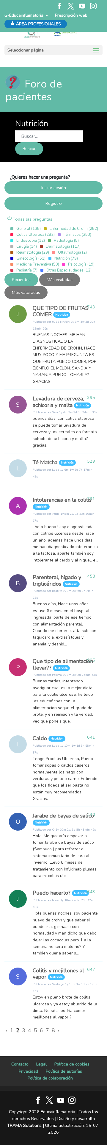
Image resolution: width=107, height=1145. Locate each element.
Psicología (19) (81, 264)
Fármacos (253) (77, 234)
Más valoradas (26, 292)
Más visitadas (60, 280)
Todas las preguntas (32, 219)
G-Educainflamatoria (23, 15)
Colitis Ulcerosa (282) (35, 234)
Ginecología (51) (30, 258)
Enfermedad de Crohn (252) (74, 228)
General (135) (28, 228)
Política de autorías (64, 1071)
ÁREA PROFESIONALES (38, 24)
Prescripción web (71, 15)
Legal (41, 1064)
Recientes (21, 280)
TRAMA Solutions (24, 1125)
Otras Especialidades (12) (69, 270)
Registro (53, 203)
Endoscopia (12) (30, 240)
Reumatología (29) (32, 252)
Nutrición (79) (66, 258)
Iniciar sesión (53, 188)
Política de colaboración (50, 1078)
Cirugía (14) (26, 246)
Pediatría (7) (26, 270)
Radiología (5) (66, 240)
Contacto (20, 1064)
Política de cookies (71, 1064)
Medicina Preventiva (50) (37, 264)
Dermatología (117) (63, 246)
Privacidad (28, 1071)
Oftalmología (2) (72, 252)
